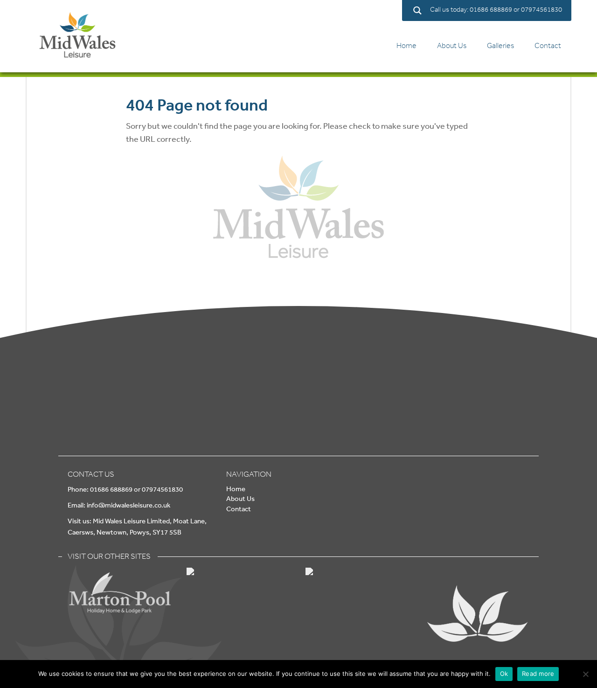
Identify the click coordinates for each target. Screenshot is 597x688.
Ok (504, 673)
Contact (548, 45)
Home (406, 45)
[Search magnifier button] (417, 10)
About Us (451, 45)
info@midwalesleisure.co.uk (128, 504)
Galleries (500, 45)
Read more (538, 673)
